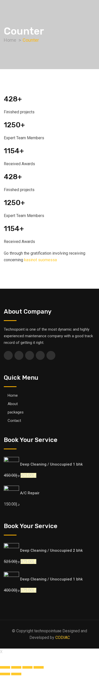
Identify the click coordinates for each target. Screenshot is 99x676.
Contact (14, 420)
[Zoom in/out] (39, 667)
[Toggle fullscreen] (27, 667)
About (13, 404)
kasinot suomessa (40, 259)
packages (16, 412)
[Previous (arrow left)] (5, 674)
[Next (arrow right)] (16, 674)
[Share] (16, 667)
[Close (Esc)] (5, 667)
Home (13, 395)
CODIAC (62, 637)
